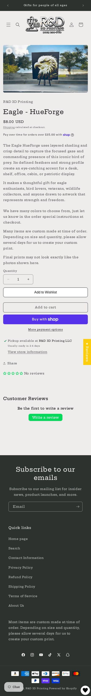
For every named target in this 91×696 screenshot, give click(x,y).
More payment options (45, 329)
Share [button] (12, 363)
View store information (27, 352)
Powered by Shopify (63, 688)
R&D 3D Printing (37, 688)
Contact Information (26, 558)
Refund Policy (20, 577)
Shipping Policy (21, 586)
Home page (18, 539)
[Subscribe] (77, 507)
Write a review (45, 417)
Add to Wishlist (45, 292)
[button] (8, 24)
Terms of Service (22, 596)
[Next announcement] (83, 5)
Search (14, 548)
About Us (16, 605)
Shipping (9, 127)
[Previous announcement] (7, 5)
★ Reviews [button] (87, 351)
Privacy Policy (20, 567)
